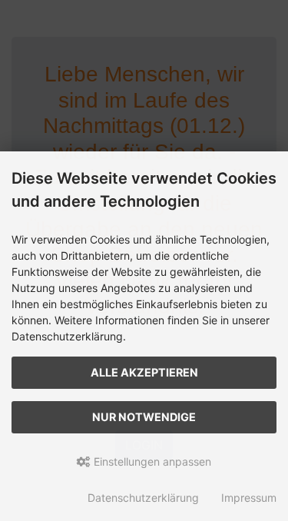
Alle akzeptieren (144, 372)
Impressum (248, 497)
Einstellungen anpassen (151, 461)
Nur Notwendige (144, 416)
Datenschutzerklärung (143, 497)
